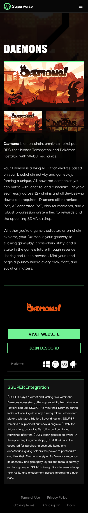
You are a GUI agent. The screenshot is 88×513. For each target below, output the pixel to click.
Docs (71, 504)
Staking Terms (24, 504)
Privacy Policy (57, 497)
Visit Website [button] (44, 333)
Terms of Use (30, 497)
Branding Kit (51, 504)
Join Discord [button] (44, 347)
